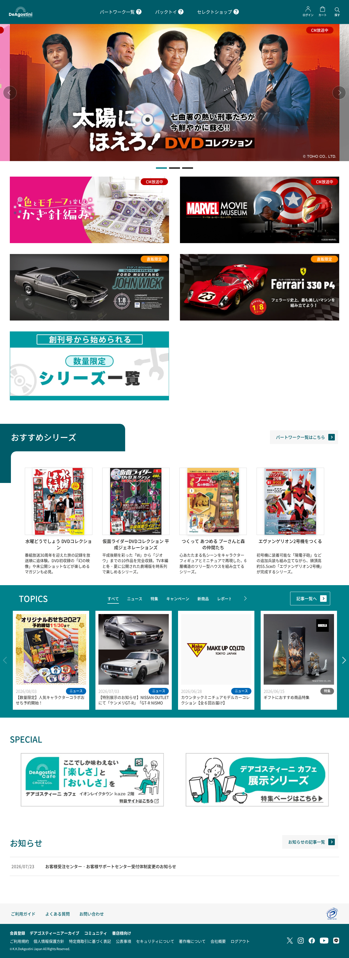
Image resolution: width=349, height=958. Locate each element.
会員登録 (17, 933)
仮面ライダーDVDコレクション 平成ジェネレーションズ (136, 544)
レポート (224, 598)
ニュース (134, 598)
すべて (113, 598)
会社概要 (218, 941)
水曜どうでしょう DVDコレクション (58, 544)
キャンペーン (177, 598)
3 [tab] (187, 168)
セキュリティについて (155, 941)
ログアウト (240, 941)
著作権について (192, 941)
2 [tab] (174, 168)
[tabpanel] (174, 92)
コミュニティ (95, 933)
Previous (10, 92)
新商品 (203, 598)
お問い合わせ (91, 914)
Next (339, 92)
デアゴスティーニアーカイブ (54, 933)
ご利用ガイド (23, 914)
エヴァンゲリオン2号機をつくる (290, 541)
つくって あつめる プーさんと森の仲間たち (213, 544)
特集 (154, 598)
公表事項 (123, 941)
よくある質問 (57, 914)
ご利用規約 (19, 941)
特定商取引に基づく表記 (90, 941)
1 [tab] (161, 168)
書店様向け (121, 933)
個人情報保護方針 (49, 941)
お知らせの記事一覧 (306, 842)
